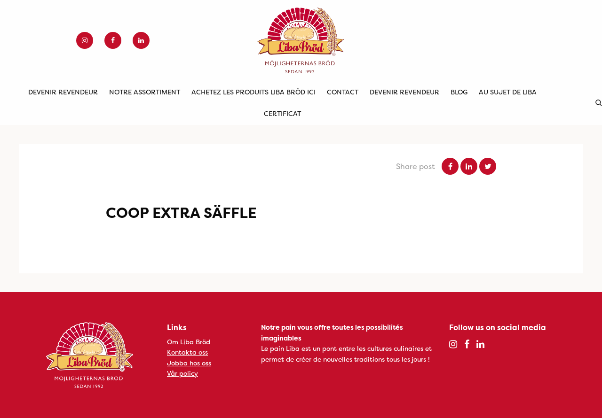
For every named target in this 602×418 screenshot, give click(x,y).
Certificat (282, 113)
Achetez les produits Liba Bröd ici (253, 91)
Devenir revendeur (63, 91)
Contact (342, 91)
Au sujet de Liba (508, 91)
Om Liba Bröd (188, 341)
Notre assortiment (144, 91)
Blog (459, 91)
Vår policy (182, 373)
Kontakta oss (187, 352)
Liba (301, 40)
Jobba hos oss (189, 362)
